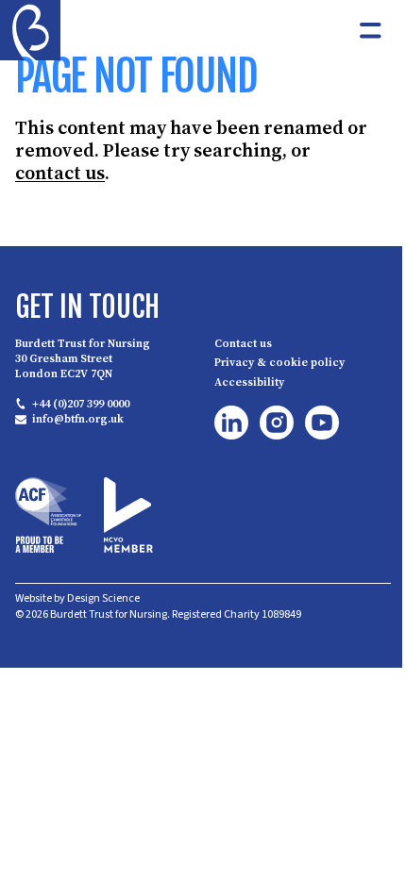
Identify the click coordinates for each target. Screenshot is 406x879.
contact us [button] (60, 172)
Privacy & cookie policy (279, 363)
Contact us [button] (243, 343)
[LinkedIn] (231, 423)
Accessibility (249, 382)
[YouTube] (322, 423)
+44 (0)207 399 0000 (80, 403)
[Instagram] (277, 423)
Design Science (103, 598)
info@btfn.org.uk (78, 419)
